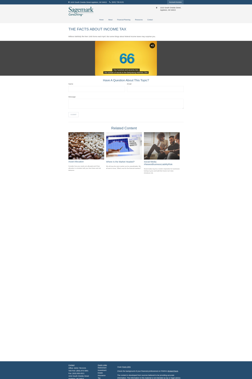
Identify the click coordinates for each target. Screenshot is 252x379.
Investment (102, 370)
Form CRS (126, 367)
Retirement (102, 368)
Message (72, 97)
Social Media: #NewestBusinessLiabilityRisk (158, 163)
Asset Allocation (76, 161)
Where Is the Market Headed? (120, 162)
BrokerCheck (173, 371)
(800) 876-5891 (82, 371)
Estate (100, 373)
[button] (101, 20)
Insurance (102, 375)
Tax (99, 378)
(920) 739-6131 (80, 368)
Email (129, 84)
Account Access (175, 2)
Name (70, 84)
